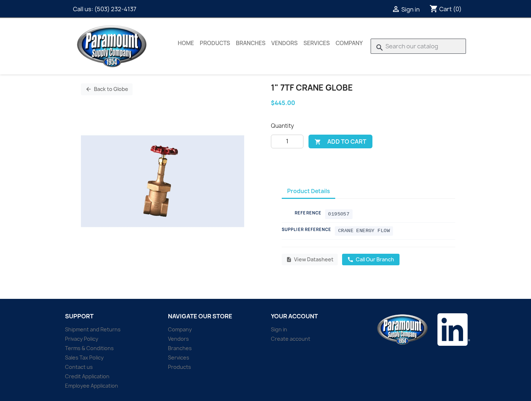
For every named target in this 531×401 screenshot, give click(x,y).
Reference (308, 212)
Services (316, 43)
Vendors (284, 43)
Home (186, 43)
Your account (294, 316)
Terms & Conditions (89, 348)
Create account (290, 338)
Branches (251, 43)
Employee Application (91, 385)
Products (215, 43)
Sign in (279, 329)
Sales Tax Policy (84, 357)
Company (349, 43)
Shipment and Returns (93, 329)
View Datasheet (309, 259)
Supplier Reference (307, 229)
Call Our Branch (370, 259)
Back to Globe (106, 89)
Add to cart (340, 141)
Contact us (79, 366)
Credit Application (87, 376)
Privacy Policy (81, 338)
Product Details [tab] (308, 191)
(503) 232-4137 (115, 9)
